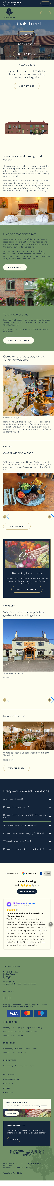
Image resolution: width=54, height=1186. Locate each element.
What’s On (8, 1084)
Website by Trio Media (12, 1173)
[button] (3, 924)
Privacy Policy (17, 1151)
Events (6, 1088)
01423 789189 (9, 982)
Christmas (8, 1093)
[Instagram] (5, 998)
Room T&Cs (15, 1153)
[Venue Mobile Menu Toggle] (45, 13)
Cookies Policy (36, 1151)
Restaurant (9, 1075)
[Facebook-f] (10, 998)
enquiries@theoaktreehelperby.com (19, 984)
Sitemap (27, 1155)
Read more (8, 760)
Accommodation (11, 1079)
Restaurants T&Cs (35, 1153)
